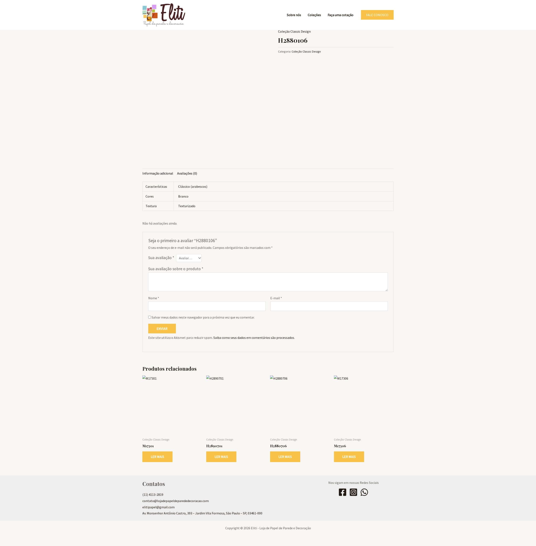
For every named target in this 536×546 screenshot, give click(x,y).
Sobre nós (294, 15)
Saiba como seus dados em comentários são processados (253, 337)
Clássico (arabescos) (192, 186)
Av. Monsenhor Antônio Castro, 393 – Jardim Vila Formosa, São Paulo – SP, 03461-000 (202, 513)
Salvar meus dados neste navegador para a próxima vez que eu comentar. (203, 317)
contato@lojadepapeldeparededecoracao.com (175, 501)
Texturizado (186, 206)
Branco (183, 196)
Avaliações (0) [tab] (187, 173)
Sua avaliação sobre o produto (175, 268)
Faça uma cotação (340, 15)
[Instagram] (353, 492)
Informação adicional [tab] (157, 173)
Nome (153, 298)
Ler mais (157, 457)
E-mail (276, 298)
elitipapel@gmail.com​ (158, 507)
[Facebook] (342, 492)
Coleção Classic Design (294, 31)
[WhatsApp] (364, 492)
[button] (377, 15)
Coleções (314, 15)
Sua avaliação (161, 257)
